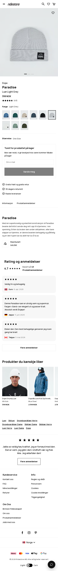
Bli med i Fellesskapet (12, 509)
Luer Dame (19, 428)
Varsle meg (29, 171)
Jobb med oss (9, 522)
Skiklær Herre (45, 424)
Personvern (36, 483)
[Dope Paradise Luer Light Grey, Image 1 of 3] (29, 42)
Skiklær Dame (31, 424)
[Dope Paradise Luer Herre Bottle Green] (15, 114)
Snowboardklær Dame (12, 424)
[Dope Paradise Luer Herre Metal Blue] (33, 114)
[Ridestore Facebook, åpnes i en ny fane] (22, 533)
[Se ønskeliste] (48, 4)
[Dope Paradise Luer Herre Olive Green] (24, 125)
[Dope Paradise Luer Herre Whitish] (6, 125)
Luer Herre (7, 428)
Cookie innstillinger (39, 492)
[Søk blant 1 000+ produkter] (43, 4)
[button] (29, 565)
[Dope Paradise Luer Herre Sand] (24, 114)
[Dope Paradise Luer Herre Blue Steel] (6, 114)
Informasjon (7, 203)
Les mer (13, 245)
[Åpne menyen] (4, 4)
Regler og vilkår (38, 479)
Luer (4, 420)
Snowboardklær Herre (27, 420)
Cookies (35, 488)
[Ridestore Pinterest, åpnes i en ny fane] (36, 533)
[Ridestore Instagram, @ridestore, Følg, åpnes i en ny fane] (29, 533)
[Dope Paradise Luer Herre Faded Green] (15, 125)
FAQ (4, 483)
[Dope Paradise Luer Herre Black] (43, 114)
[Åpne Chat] (51, 564)
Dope (28, 428)
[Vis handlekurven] (54, 4)
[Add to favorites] (53, 13)
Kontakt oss (8, 479)
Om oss (6, 513)
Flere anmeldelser (29, 347)
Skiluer (11, 420)
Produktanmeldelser (26, 203)
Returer (6, 492)
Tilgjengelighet (38, 497)
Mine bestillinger (10, 488)
